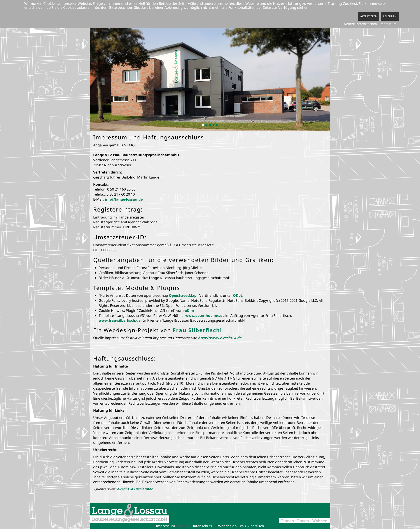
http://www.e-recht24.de (219, 337)
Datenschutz (201, 526)
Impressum (165, 526)
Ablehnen (390, 16)
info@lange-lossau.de (124, 199)
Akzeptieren (368, 16)
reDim (188, 310)
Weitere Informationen (360, 24)
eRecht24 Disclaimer (134, 489)
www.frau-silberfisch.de (119, 320)
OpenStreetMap (182, 295)
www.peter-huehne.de (204, 315)
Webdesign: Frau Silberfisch (241, 526)
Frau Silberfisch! (197, 330)
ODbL (238, 295)
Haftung (183, 526)
